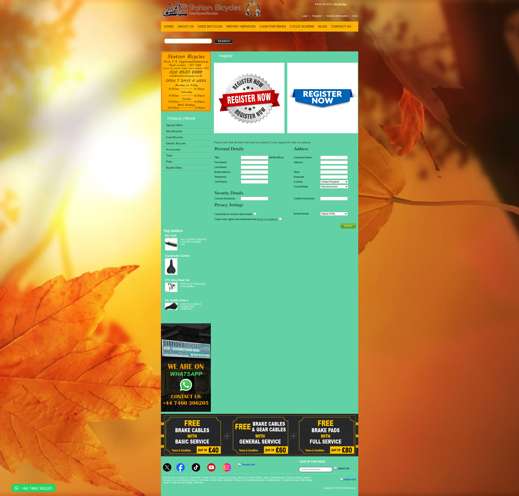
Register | (318, 16)
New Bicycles (174, 131)
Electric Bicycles (176, 143)
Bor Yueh (171, 235)
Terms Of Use (209, 477)
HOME (169, 26)
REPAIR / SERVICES (241, 26)
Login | (306, 16)
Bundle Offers (174, 167)
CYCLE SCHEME (302, 26)
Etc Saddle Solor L (177, 300)
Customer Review (290, 480)
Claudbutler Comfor (177, 255)
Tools (169, 155)
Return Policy (255, 477)
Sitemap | (198, 482)
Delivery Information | (338, 16)
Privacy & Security (227, 477)
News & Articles (225, 480)
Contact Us (182, 477)
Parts (169, 161)
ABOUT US (186, 26)
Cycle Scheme (181, 480)
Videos (238, 480)
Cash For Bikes (294, 477)
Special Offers (174, 125)
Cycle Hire (195, 477)
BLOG (322, 26)
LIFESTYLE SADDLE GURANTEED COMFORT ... (190, 306)
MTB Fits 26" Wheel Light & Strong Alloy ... (192, 285)
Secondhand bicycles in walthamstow (261, 480)
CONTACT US (341, 26)
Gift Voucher (169, 477)
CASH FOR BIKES (273, 26)
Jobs (266, 477)
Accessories (173, 149)
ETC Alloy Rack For (177, 280)
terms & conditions (267, 219)
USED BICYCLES (210, 26)
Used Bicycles (174, 137)
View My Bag (340, 4)
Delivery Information (199, 480)
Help (355, 16)
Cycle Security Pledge (181, 482)
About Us (242, 477)
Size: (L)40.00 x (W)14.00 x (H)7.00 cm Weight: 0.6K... (193, 241)
